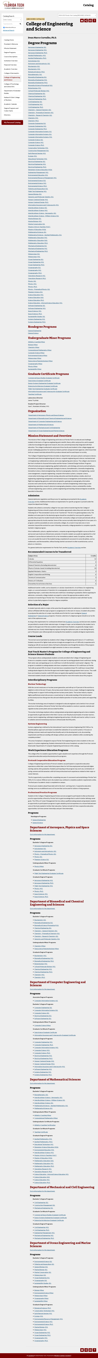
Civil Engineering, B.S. (35, 102)
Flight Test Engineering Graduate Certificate (42, 389)
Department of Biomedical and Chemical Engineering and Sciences (50, 418)
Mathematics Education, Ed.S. (37, 240)
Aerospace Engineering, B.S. (37, 47)
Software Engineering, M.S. (37, 308)
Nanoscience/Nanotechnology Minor (40, 361)
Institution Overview (11, 61)
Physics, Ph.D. (32, 286)
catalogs (31, 1355)
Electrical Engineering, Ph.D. (37, 167)
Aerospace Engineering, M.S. (37, 50)
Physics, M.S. (32, 284)
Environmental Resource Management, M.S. (42, 178)
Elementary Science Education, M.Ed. (40, 170)
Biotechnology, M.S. (34, 88)
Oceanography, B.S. (34, 267)
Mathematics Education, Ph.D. (38, 243)
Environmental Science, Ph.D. (37, 186)
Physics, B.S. (32, 281)
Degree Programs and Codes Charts (11, 109)
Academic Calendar (10, 104)
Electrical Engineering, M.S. (37, 164)
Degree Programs (10, 52)
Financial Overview (10, 65)
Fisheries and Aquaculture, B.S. (38, 189)
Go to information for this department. (42, 834)
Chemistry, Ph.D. (33, 121)
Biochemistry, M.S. (34, 69)
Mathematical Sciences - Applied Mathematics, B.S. (45, 235)
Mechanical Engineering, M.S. (37, 248)
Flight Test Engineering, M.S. (37, 191)
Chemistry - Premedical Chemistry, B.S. (40, 112)
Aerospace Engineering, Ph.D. (37, 53)
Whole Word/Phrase (10, 27)
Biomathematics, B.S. (35, 74)
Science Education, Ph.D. (36, 300)
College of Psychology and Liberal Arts (11, 85)
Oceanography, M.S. (34, 270)
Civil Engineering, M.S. (35, 104)
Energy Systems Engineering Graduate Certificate (44, 383)
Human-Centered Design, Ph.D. (38, 202)
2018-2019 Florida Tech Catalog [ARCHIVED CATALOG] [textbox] (74, 15)
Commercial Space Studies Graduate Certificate (43, 378)
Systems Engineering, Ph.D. (37, 322)
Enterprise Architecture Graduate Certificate (43, 386)
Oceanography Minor (35, 364)
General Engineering (34, 331)
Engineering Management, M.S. (38, 172)
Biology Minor (33, 345)
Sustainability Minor (34, 369)
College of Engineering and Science (12, 78)
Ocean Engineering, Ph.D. (36, 265)
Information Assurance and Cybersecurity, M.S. (43, 205)
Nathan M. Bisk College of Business (12, 98)
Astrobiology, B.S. (34, 61)
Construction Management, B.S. (38, 150)
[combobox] (77, 15)
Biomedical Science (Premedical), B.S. (40, 85)
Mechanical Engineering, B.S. (37, 246)
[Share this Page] (86, 20)
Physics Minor (33, 366)
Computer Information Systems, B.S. (40, 134)
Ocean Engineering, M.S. (36, 262)
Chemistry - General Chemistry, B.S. (39, 110)
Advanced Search (8, 30)
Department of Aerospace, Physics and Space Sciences (46, 415)
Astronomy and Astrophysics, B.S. (39, 63)
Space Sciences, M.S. (34, 311)
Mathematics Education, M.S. (37, 237)
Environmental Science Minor (37, 355)
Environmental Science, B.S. (37, 180)
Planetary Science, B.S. (35, 292)
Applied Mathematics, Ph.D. (37, 58)
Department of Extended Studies (12, 92)
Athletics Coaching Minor (36, 342)
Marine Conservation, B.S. (36, 224)
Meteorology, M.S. (34, 257)
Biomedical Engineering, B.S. (37, 77)
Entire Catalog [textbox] (7, 19)
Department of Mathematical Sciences (41, 424)
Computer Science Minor (36, 353)
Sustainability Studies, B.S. (36, 316)
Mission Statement (10, 48)
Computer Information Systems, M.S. (40, 137)
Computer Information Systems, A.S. (40, 131)
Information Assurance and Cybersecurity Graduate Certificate (48, 391)
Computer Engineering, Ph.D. (37, 129)
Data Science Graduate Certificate (39, 381)
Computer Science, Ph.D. (36, 145)
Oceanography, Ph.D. (35, 273)
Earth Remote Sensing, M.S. (37, 153)
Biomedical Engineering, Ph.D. (38, 82)
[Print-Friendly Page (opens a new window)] (90, 20)
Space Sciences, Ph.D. (35, 314)
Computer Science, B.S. (35, 140)
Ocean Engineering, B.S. (35, 259)
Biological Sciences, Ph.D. (36, 72)
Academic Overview (10, 69)
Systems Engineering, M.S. (36, 319)
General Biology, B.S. (35, 194)
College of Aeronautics (11, 73)
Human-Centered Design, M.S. (38, 199)
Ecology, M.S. (32, 156)
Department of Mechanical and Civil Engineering (44, 428)
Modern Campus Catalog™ (62, 1355)
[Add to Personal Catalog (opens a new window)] (82, 20)
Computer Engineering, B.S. (37, 123)
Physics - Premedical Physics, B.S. (39, 289)
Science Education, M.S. (35, 295)
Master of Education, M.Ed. (37, 229)
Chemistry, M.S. (33, 118)
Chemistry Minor (33, 347)
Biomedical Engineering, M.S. (37, 80)
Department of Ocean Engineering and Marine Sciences (46, 431)
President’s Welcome (11, 44)
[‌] (13, 8)
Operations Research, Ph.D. (37, 278)
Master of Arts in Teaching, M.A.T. (39, 227)
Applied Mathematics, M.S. (37, 55)
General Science (33, 333)
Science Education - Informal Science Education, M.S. (45, 303)
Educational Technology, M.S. (37, 159)
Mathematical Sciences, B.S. (37, 232)
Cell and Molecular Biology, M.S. (38, 91)
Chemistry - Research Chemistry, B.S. (40, 115)
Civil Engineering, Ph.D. (35, 107)
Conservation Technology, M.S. (38, 148)
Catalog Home (9, 40)
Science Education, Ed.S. (36, 297)
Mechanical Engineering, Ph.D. (38, 251)
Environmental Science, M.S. (37, 183)
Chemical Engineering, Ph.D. (37, 99)
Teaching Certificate (35, 394)
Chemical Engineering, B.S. (36, 93)
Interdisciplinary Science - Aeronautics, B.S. (42, 213)
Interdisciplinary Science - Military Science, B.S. (43, 216)
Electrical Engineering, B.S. (36, 161)
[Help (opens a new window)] (94, 20)
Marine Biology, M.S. (35, 221)
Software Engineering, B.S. (36, 305)
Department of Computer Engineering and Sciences (45, 421)
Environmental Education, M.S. (38, 175)
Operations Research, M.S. (36, 276)
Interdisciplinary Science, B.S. (37, 208)
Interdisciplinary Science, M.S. (38, 210)
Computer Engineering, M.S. (37, 126)
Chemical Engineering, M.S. (37, 96)
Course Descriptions (10, 56)
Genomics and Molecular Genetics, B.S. (41, 197)
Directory (7, 115)
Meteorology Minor (34, 358)
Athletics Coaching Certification (45, 1125)
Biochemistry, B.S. (34, 66)
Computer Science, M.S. (36, 142)
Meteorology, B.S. (34, 254)
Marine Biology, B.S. (34, 218)
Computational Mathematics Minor (39, 350)
